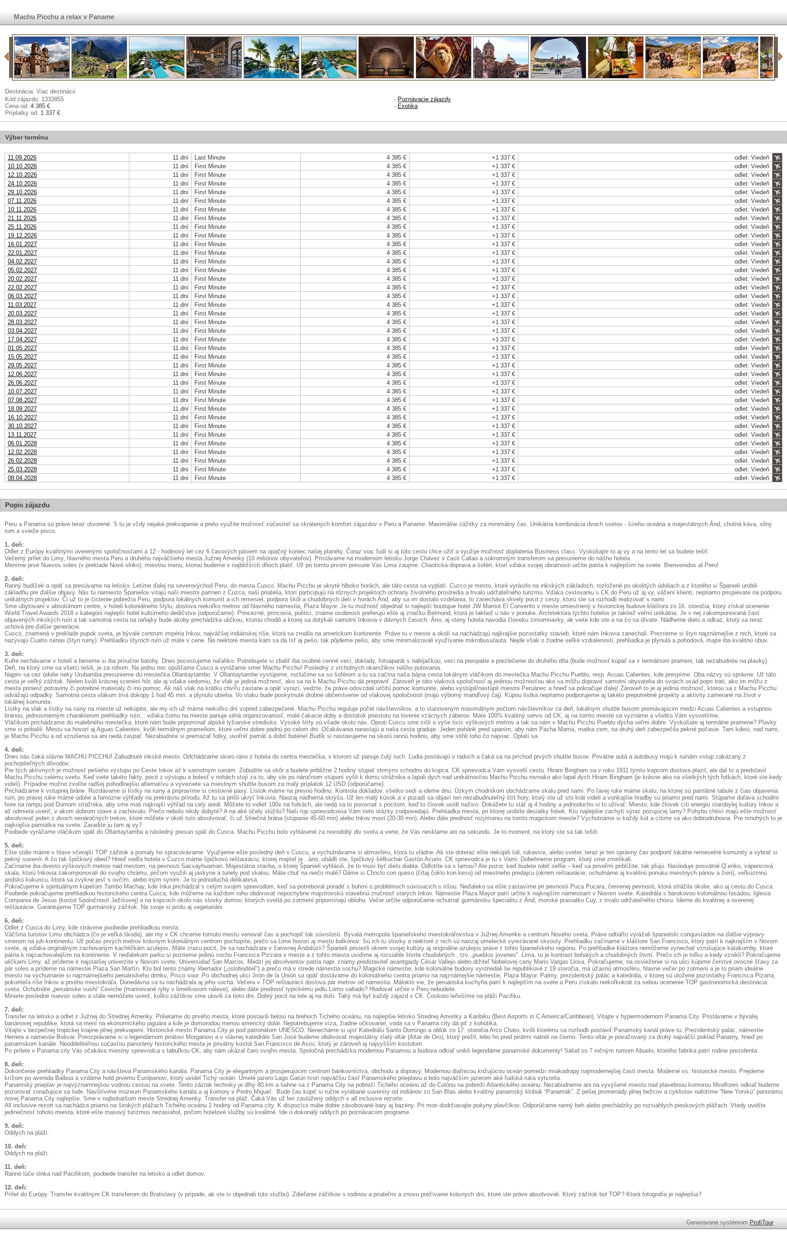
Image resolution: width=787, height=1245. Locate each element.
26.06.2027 (22, 382)
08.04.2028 (22, 478)
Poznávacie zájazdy (424, 99)
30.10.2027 (22, 426)
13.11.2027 (22, 434)
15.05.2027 (22, 356)
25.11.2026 (22, 226)
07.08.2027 (22, 400)
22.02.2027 (22, 287)
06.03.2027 (22, 296)
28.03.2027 (22, 322)
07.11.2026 (22, 200)
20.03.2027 (22, 313)
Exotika (408, 106)
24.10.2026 (22, 183)
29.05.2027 (22, 365)
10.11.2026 (22, 209)
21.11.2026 (22, 218)
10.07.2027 (22, 391)
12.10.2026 (22, 174)
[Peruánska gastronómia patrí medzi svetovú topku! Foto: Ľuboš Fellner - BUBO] (616, 76)
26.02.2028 (22, 460)
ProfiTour (761, 1222)
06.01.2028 (22, 443)
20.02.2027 (22, 278)
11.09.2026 (22, 157)
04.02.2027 (22, 261)
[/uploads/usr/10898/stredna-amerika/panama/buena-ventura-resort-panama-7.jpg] (156, 76)
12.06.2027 (22, 374)
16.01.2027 (22, 244)
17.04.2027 (22, 339)
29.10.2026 (22, 192)
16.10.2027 (22, 417)
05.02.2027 (22, 270)
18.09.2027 (22, 408)
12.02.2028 (22, 452)
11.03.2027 (22, 304)
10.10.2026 (22, 166)
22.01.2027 (22, 252)
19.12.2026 (22, 235)
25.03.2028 (22, 469)
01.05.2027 (22, 348)
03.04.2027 (22, 330)
